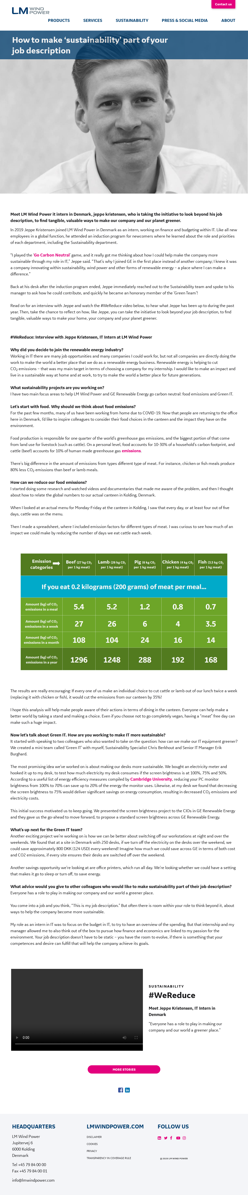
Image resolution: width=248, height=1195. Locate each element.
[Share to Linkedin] (127, 1090)
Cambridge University (151, 779)
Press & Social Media (185, 20)
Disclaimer (94, 1137)
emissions (131, 450)
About (228, 20)
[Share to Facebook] (120, 1090)
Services (92, 20)
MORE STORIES (124, 1069)
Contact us (223, 4)
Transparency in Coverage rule (109, 1158)
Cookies (92, 1144)
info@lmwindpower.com (33, 1180)
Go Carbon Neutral (52, 255)
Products (59, 20)
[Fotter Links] (159, 1138)
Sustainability (132, 20)
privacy (92, 1151)
